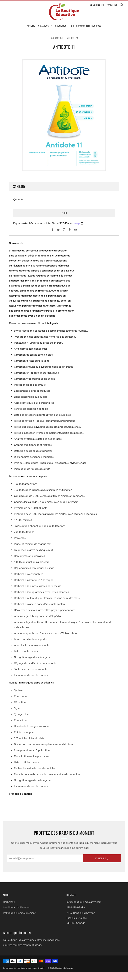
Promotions (61, 25)
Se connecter (97, 4)
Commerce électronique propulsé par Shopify (23, 968)
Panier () (112, 4)
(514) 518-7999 (75, 907)
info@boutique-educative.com (83, 901)
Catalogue (43, 25)
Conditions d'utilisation (16, 907)
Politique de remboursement (19, 912)
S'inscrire (100, 858)
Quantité (18, 199)
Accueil (31, 25)
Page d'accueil (56, 38)
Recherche (9, 901)
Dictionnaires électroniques (86, 25)
